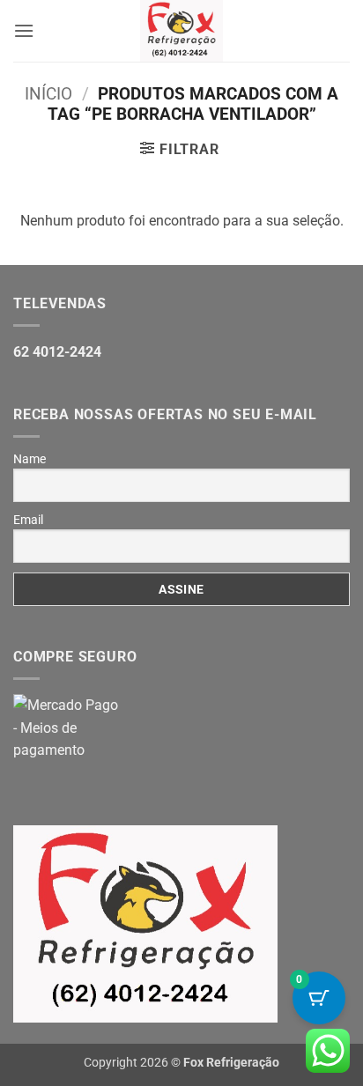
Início (48, 94)
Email (28, 520)
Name (29, 459)
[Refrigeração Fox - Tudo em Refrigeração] (182, 31)
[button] (23, 30)
